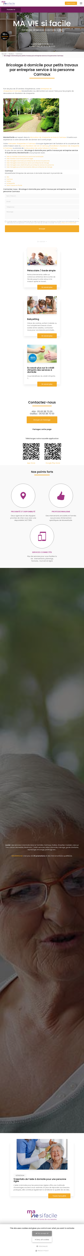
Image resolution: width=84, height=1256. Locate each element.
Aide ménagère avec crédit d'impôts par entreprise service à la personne (30, 165)
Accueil (4, 54)
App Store (31, 463)
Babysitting (33, 319)
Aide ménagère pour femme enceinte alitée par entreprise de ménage (29, 167)
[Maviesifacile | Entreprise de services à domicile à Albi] (8, 3)
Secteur (11, 54)
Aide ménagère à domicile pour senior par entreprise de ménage (28, 163)
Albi (8, 177)
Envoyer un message (42, 420)
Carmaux (19, 54)
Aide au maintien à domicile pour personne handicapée (25, 156)
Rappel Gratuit (70, 3)
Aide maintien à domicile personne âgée (20, 159)
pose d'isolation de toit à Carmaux (35, 146)
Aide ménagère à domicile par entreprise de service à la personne (28, 161)
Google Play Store (53, 463)
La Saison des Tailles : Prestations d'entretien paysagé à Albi (42, 1180)
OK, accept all (42, 1233)
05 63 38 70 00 (42, 44)
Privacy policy (43, 1251)
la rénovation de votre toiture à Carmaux (40, 148)
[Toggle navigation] (81, 3)
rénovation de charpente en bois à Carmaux (48, 137)
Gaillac (9, 181)
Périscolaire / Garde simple (41, 270)
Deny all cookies (42, 1240)
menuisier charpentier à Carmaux (21, 143)
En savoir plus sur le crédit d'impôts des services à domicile (40, 370)
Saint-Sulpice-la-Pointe (14, 185)
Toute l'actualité (59, 1196)
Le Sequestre (11, 183)
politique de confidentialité (68, 223)
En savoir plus (47, 287)
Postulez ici (11, 10)
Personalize (43, 1246)
